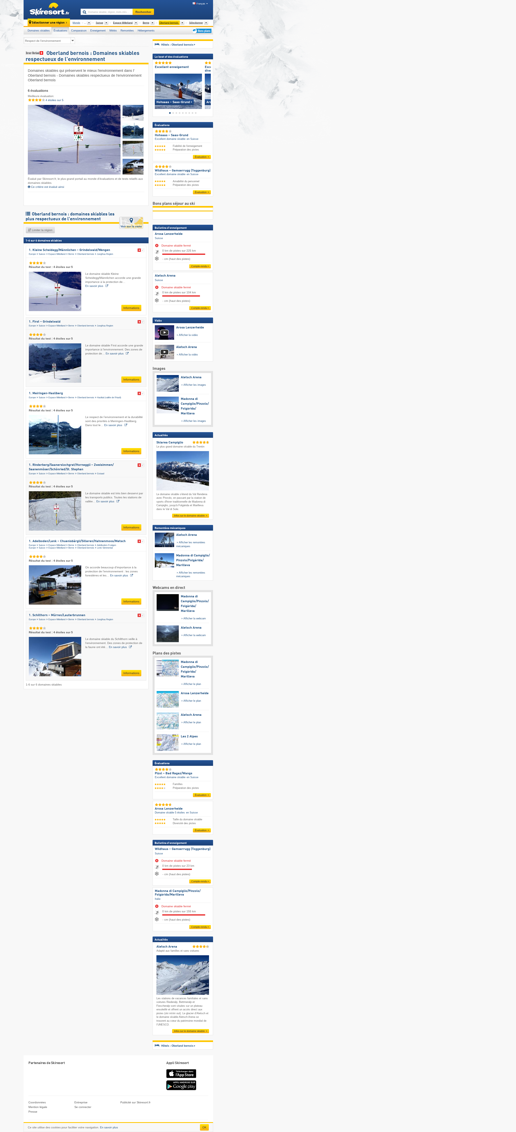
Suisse (42, 254)
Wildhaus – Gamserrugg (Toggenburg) (182, 849)
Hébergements (146, 30)
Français (201, 3)
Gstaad (100, 473)
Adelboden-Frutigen (106, 545)
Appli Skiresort (177, 1063)
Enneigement (98, 30)
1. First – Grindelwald (44, 321)
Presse (32, 1111)
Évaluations (60, 30)
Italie (157, 898)
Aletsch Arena (165, 275)
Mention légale (37, 1107)
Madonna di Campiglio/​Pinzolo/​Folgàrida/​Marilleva (178, 893)
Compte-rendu (199, 266)
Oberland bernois (85, 254)
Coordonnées (37, 1102)
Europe (32, 254)
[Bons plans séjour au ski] (201, 30)
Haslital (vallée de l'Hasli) (109, 397)
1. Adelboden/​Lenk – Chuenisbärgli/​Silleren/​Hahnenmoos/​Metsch (77, 541)
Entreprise (80, 1102)
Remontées (127, 30)
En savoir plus (94, 285)
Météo (113, 30)
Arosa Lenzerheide (169, 234)
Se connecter (82, 1107)
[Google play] (181, 1089)
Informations (131, 307)
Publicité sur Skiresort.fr (135, 1102)
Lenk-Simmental (105, 548)
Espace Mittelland (57, 254)
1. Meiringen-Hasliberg (46, 393)
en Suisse (192, 138)
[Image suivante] (208, 89)
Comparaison (78, 30)
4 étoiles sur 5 (54, 100)
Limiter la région (41, 230)
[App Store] (181, 1078)
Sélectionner (196, 22)
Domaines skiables (39, 30)
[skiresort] (50, 9)
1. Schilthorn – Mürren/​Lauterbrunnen (57, 615)
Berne (71, 254)
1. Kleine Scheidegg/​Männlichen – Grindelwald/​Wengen (69, 250)
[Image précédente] (158, 89)
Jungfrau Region (105, 254)
